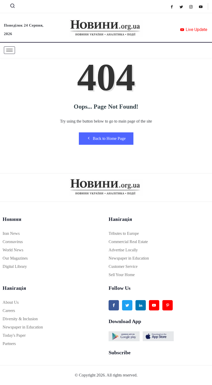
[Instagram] (193, 7)
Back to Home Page (109, 138)
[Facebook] (174, 7)
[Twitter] (184, 7)
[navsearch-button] (10, 7)
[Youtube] (203, 7)
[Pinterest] (167, 305)
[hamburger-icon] (9, 50)
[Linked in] (140, 305)
